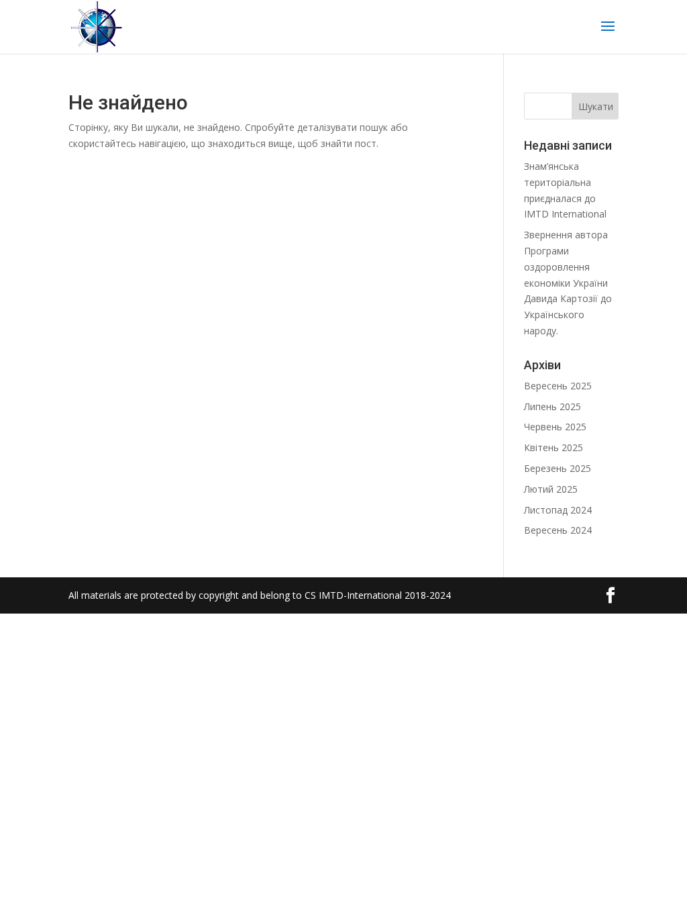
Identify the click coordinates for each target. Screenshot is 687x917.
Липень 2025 (552, 406)
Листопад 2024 (558, 509)
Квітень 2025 (553, 447)
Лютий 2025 (551, 489)
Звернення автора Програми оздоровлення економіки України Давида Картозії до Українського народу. (568, 282)
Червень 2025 (555, 426)
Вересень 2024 (558, 530)
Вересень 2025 (558, 385)
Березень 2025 (557, 468)
